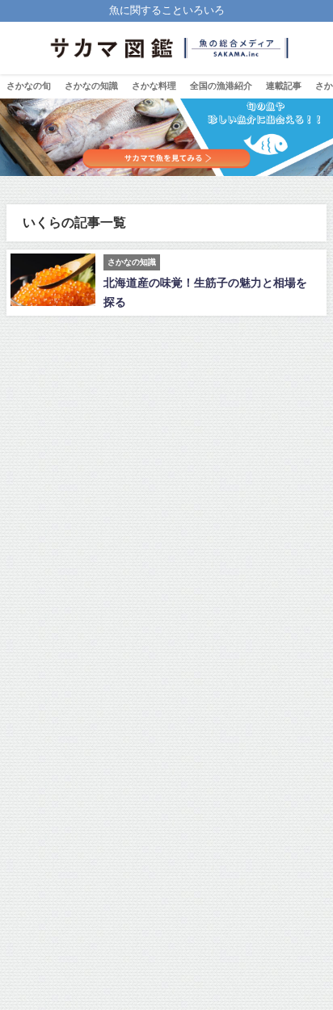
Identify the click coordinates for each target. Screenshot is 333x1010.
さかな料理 (154, 85)
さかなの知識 (91, 85)
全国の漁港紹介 (221, 85)
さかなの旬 (28, 85)
